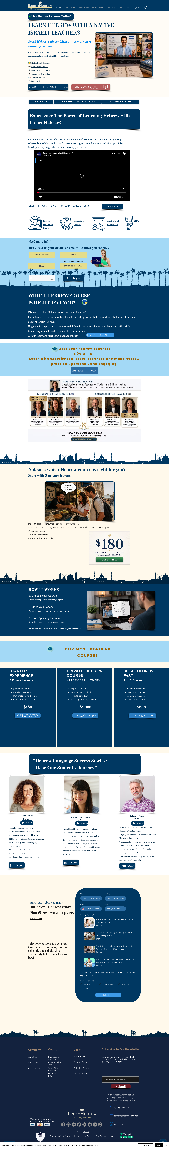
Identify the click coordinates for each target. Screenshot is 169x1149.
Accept (159, 1145)
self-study (33, 143)
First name (84, 894)
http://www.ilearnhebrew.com (122, 1097)
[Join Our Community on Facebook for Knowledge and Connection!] (63, 1124)
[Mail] (111, 1116)
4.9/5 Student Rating (120, 102)
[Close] (166, 1145)
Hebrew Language (54, 760)
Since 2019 (41, 102)
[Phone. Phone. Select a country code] (84, 909)
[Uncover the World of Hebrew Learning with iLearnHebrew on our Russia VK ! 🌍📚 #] (95, 1124)
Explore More (36, 918)
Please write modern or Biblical (73, 261)
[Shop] (30, 16)
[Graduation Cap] (86, 302)
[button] (146, 7)
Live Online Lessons (39, 66)
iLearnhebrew (143, 834)
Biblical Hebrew (38, 77)
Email (107, 904)
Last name (109, 894)
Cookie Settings (145, 1145)
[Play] (23, 823)
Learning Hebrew (102, 115)
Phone (83, 904)
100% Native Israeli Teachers (77, 102)
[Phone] (111, 1108)
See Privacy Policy (92, 1145)
